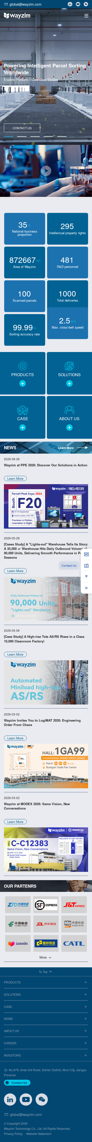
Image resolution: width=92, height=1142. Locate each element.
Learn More (66, 447)
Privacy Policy (13, 1133)
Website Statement (38, 1133)
